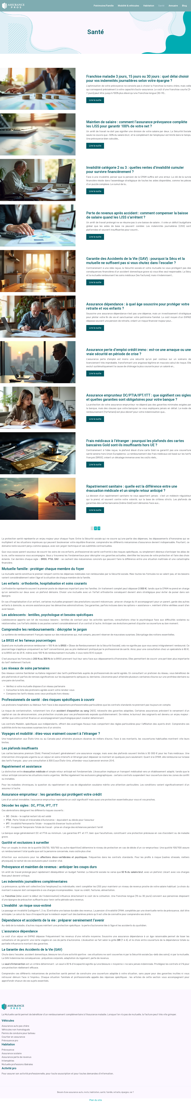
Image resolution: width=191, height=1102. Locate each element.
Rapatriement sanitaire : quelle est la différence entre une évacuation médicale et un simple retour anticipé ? (131, 488)
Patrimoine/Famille (104, 5)
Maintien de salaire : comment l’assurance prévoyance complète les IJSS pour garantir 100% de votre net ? (136, 124)
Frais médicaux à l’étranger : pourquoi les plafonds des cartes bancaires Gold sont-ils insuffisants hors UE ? (135, 443)
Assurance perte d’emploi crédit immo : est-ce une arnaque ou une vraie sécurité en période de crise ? (138, 352)
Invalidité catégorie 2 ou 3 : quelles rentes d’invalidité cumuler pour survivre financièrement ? (135, 169)
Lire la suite (95, 100)
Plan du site (95, 1100)
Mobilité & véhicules (128, 5)
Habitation (148, 5)
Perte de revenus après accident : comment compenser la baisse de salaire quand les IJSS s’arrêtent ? (137, 215)
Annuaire (173, 5)
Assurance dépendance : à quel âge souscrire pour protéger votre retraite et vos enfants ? (137, 306)
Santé (161, 5)
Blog (184, 5)
